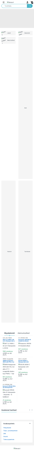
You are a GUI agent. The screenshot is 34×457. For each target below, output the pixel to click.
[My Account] (28, 2)
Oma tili (5, 436)
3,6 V (4, 338)
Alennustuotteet (24, 333)
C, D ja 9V (24, 359)
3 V (19, 338)
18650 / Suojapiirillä (8, 359)
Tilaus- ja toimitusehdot (10, 430)
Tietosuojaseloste (8, 439)
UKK (4, 433)
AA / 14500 (9, 338)
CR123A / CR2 (24, 338)
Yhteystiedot (7, 427)
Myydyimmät (9, 333)
